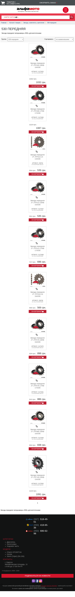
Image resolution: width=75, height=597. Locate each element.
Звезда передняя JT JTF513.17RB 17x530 (37, 248)
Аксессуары (12, 544)
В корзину (37, 86)
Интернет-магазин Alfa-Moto (49, 585)
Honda (9, 554)
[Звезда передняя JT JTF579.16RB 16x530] (38, 332)
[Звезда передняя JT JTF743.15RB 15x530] (38, 469)
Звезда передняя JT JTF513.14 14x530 (37, 157)
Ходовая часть (13, 546)
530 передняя (51, 22)
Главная (3, 22)
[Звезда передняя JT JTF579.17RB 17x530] (38, 377)
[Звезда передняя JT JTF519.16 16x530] (38, 286)
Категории (8, 539)
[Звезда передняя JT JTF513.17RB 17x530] (38, 240)
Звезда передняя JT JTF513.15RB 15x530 (37, 203)
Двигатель (11, 542)
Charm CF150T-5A (14, 552)
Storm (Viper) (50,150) (15, 556)
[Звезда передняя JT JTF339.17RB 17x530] (38, 103)
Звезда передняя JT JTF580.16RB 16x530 (37, 431)
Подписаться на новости (37, 576)
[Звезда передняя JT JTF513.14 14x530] (38, 149)
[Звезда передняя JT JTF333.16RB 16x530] (38, 57)
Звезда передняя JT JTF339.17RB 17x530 (37, 111)
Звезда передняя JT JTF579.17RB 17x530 (37, 386)
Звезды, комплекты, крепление (33, 22)
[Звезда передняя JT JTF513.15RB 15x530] (38, 194)
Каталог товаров (14, 22)
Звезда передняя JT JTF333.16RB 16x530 (37, 65)
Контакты (7, 559)
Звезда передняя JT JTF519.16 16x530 (37, 294)
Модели (7, 549)
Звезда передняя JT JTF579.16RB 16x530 (37, 340)
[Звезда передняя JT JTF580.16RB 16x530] (38, 423)
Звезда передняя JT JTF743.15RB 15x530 (37, 477)
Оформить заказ (47, 3)
